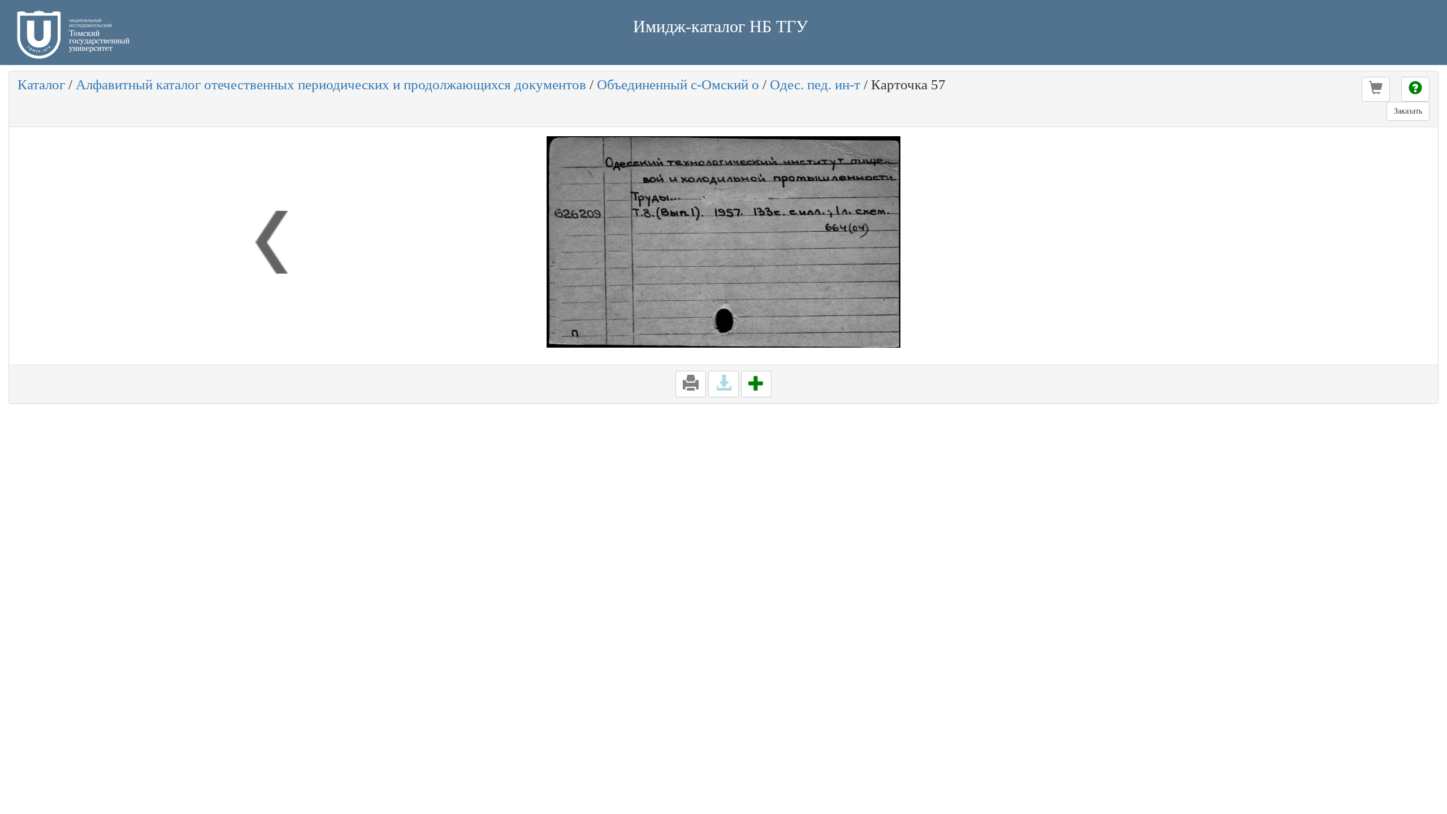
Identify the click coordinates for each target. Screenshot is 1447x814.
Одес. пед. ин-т (815, 84)
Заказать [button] (1408, 111)
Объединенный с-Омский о (678, 84)
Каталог (41, 84)
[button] (1376, 89)
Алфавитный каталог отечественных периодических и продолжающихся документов (331, 84)
